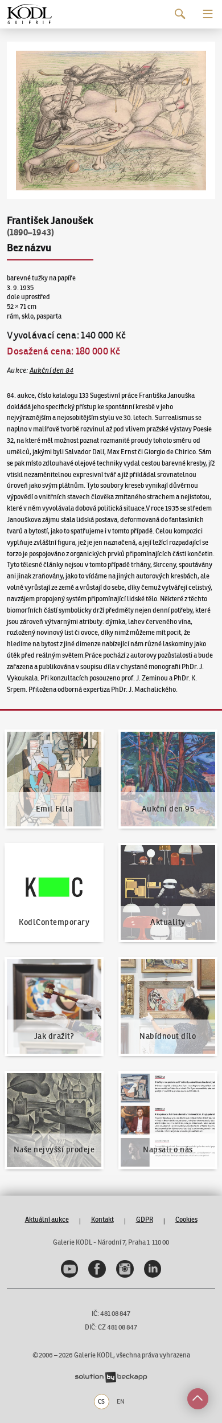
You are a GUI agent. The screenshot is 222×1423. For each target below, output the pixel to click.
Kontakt (102, 1219)
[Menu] (208, 14)
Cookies (186, 1219)
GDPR (144, 1219)
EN (121, 1401)
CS (101, 1401)
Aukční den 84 (52, 370)
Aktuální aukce (47, 1219)
